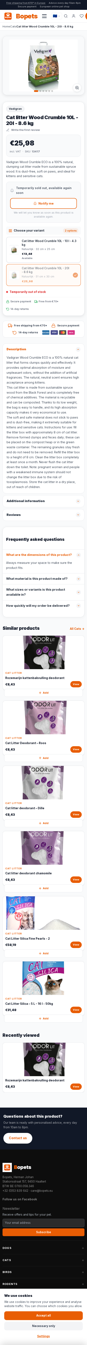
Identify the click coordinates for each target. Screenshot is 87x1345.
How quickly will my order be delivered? (38, 606)
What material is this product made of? (37, 579)
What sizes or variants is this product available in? (35, 592)
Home (6, 26)
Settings (43, 1336)
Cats (13, 26)
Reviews (14, 515)
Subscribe (43, 1232)
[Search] (66, 16)
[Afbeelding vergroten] (77, 88)
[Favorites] (82, 16)
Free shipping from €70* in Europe (25, 2)
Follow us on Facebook (20, 1199)
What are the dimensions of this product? (39, 555)
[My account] (73, 16)
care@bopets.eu (42, 1190)
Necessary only (43, 1326)
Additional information (26, 501)
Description (16, 349)
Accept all (43, 1315)
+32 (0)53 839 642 (15, 1190)
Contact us (18, 1138)
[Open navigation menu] (44, 16)
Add (46, 692)
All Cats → (77, 628)
